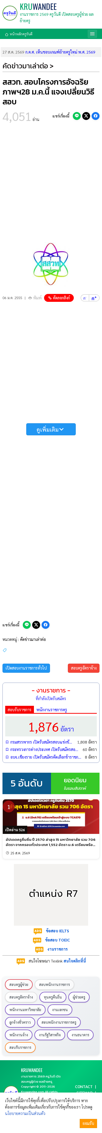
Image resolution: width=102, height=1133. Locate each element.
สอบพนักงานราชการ (54, 984)
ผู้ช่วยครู (79, 997)
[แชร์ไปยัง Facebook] (96, 116)
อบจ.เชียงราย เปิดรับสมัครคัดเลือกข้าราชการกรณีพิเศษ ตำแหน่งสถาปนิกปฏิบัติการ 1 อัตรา (46, 757)
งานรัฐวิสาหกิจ (50, 1035)
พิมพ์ (37, 297)
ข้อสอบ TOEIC (57, 939)
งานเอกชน (60, 1009)
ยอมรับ (88, 1123)
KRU (38, 6)
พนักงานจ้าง (18, 1035)
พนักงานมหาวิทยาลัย (25, 1009)
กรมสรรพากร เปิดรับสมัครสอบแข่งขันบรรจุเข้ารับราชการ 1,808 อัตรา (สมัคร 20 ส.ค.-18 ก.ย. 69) (42, 742)
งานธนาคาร (80, 1035)
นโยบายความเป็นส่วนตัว (25, 1113)
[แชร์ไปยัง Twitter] (86, 116)
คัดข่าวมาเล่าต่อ (33, 639)
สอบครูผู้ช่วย (18, 984)
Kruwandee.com (32, 1091)
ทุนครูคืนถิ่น (53, 997)
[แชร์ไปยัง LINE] (77, 116)
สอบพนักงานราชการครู (59, 1022)
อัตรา (51, 726)
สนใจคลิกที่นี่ (75, 960)
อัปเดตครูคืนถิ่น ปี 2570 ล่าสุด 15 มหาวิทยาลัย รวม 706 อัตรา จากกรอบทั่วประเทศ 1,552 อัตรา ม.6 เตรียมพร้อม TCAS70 (51, 845)
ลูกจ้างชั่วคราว (20, 1022)
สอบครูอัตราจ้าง (84, 668)
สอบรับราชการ (19, 709)
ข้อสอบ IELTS (57, 930)
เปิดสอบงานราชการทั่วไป (26, 668)
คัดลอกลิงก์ (61, 297)
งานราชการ (57, 949)
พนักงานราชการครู (51, 709)
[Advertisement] (51, 184)
